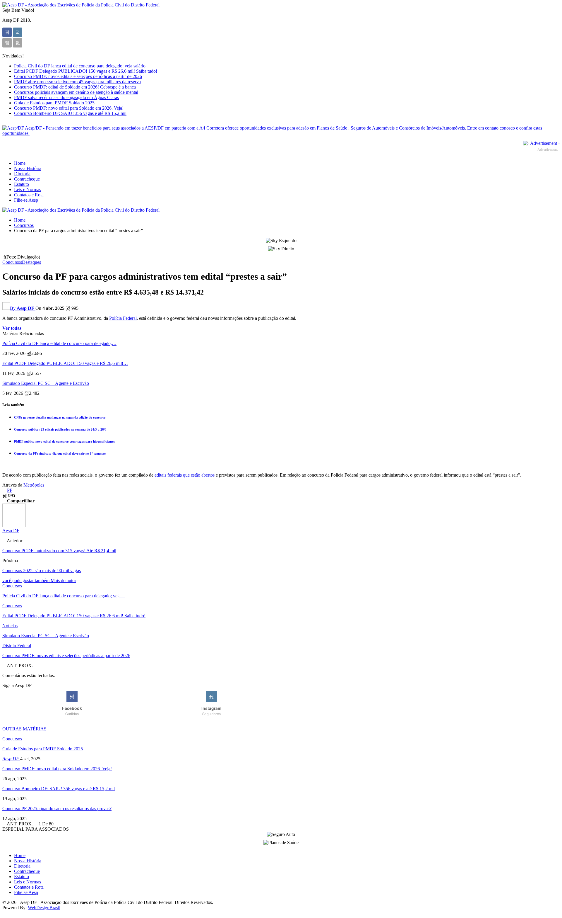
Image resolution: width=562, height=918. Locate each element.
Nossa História (27, 168)
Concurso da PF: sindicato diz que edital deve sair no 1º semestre (60, 453)
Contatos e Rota (29, 194)
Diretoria (22, 173)
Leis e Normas (27, 189)
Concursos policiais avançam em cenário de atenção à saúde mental (76, 92)
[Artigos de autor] (14, 525)
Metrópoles (33, 484)
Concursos (12, 262)
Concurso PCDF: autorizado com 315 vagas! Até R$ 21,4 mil (59, 550)
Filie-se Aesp (26, 200)
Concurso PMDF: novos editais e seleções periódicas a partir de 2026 (78, 76)
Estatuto (21, 184)
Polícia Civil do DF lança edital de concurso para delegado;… (59, 343)
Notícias (10, 625)
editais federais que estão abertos (185, 474)
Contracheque (27, 178)
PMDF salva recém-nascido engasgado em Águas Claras (66, 97)
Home (19, 163)
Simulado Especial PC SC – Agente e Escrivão (45, 383)
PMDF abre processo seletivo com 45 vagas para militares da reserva (77, 81)
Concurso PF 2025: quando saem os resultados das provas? (57, 808)
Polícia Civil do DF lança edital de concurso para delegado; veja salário (79, 65)
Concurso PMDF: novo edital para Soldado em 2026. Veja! (69, 108)
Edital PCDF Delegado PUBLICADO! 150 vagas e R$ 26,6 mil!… (65, 363)
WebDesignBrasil (44, 907)
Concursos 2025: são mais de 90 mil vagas (41, 570)
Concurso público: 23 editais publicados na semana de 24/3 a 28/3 (60, 429)
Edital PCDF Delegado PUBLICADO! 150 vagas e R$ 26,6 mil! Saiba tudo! (85, 71)
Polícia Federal (123, 318)
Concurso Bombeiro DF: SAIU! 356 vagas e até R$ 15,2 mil (70, 113)
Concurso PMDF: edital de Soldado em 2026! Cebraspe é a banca (75, 86)
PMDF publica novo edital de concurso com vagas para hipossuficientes (64, 441)
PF (9, 490)
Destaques (31, 262)
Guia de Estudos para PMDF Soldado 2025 (54, 102)
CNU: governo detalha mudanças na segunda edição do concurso (60, 417)
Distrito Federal (16, 645)
